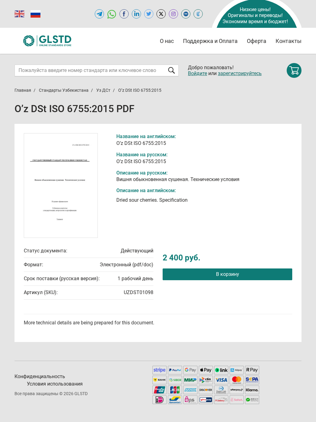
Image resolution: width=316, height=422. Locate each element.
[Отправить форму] (171, 70)
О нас (167, 41)
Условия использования (55, 384)
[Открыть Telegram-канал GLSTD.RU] (99, 14)
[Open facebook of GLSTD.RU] (124, 14)
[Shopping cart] (294, 70)
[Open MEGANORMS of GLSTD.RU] (185, 14)
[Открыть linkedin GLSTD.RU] (136, 14)
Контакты (288, 41)
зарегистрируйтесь (240, 73)
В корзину (227, 274)
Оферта (256, 41)
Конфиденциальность (40, 376)
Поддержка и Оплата (210, 41)
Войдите (197, 73)
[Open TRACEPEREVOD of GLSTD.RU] (198, 14)
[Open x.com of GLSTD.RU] (161, 14)
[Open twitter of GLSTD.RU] (148, 14)
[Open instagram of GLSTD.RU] (173, 14)
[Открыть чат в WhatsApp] (111, 14)
